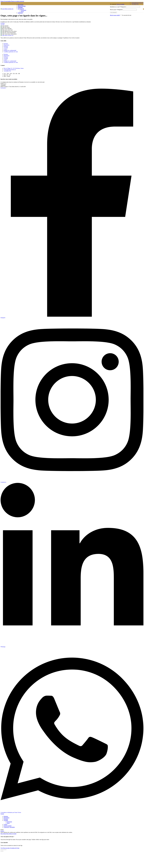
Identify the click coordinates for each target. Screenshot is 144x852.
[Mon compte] (125, 2)
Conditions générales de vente (11, 51)
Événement (23, 10)
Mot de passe (116, 9)
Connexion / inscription (9, 827)
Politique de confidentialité (10, 50)
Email (2, 83)
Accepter (14, 833)
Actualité (6, 47)
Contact (5, 49)
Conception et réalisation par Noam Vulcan (11, 812)
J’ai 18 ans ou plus (5, 848)
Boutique (6, 43)
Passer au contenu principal (17, 1)
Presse (22, 11)
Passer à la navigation (6, 1)
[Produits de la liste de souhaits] (141, 8)
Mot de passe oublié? (115, 15)
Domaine (6, 46)
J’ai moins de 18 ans (14, 848)
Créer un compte (120, 4)
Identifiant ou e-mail (118, 6)
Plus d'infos (6, 833)
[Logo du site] (7, 8)
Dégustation (6, 45)
